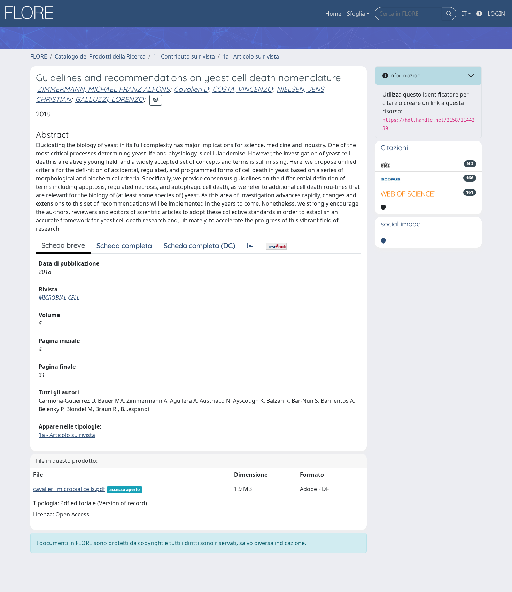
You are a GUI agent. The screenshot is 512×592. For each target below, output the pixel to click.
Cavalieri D (191, 89)
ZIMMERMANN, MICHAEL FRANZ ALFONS (103, 89)
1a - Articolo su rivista (251, 56)
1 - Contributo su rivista (184, 56)
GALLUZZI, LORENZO (109, 99)
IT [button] (464, 13)
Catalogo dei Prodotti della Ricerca (100, 56)
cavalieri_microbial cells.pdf (69, 489)
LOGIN (496, 13)
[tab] (250, 245)
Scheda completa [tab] (124, 245)
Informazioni (404, 75)
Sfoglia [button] (356, 13)
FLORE (38, 56)
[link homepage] (31, 13)
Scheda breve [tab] (63, 245)
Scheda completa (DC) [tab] (199, 245)
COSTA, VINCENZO (242, 89)
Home (333, 13)
